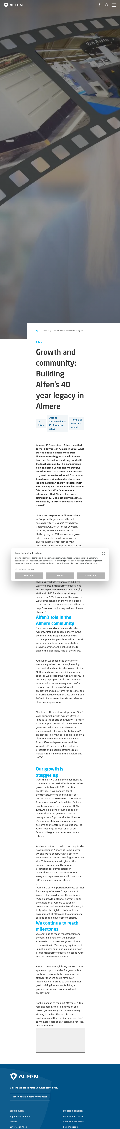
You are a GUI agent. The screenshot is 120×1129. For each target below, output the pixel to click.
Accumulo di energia (73, 1122)
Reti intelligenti (70, 1127)
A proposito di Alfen (20, 1117)
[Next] (60, 1040)
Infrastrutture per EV (73, 1117)
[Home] (36, 330)
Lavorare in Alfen (18, 1127)
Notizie (45, 331)
